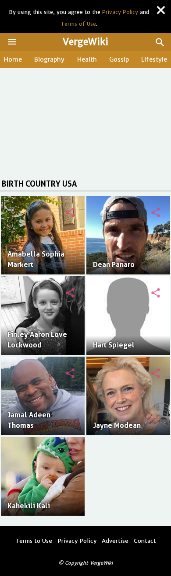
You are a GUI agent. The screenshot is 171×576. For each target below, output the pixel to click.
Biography (49, 59)
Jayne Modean (117, 425)
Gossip (119, 59)
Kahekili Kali (28, 506)
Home (13, 59)
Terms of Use (78, 24)
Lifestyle (154, 59)
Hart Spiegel (114, 345)
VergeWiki (85, 42)
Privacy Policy (120, 12)
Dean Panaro (114, 264)
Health (87, 59)
